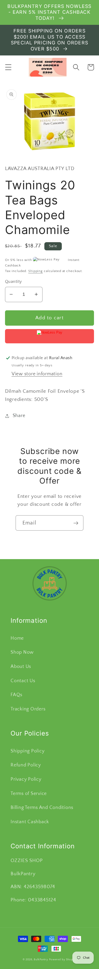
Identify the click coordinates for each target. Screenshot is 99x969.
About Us (21, 666)
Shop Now (22, 652)
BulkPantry (41, 959)
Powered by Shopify (62, 959)
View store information (37, 374)
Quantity (13, 281)
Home (17, 638)
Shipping (35, 271)
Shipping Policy (27, 751)
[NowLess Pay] (49, 336)
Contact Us (23, 681)
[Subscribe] (76, 523)
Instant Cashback (30, 822)
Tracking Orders (28, 709)
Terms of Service (29, 793)
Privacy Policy (26, 779)
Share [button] (19, 415)
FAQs (16, 695)
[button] (8, 67)
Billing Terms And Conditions (42, 807)
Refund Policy (26, 765)
